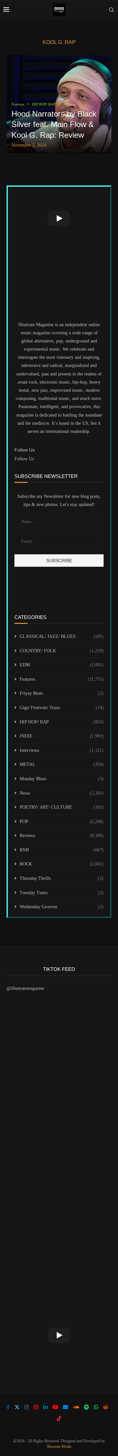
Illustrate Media (59, 1446)
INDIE (62, 736)
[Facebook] (8, 1407)
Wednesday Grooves (62, 906)
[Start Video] (59, 218)
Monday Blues (62, 778)
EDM (62, 664)
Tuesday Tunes (62, 892)
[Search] (111, 9)
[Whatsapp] (96, 1407)
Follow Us (24, 458)
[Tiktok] (59, 1418)
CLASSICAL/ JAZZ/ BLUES (62, 636)
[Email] (65, 1407)
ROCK (62, 864)
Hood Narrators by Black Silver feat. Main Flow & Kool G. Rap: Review (53, 124)
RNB (62, 849)
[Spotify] (86, 1407)
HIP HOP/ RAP (62, 722)
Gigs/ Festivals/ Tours (62, 707)
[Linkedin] (45, 1407)
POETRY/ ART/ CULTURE (62, 807)
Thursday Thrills (62, 878)
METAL (62, 764)
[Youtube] (55, 1407)
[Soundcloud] (76, 1407)
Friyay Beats (62, 693)
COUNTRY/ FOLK (62, 650)
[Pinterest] (36, 1407)
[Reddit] (105, 1407)
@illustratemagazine (25, 988)
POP (62, 821)
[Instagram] (26, 1407)
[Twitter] (17, 1407)
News (62, 793)
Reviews (62, 835)
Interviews (62, 750)
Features (62, 679)
